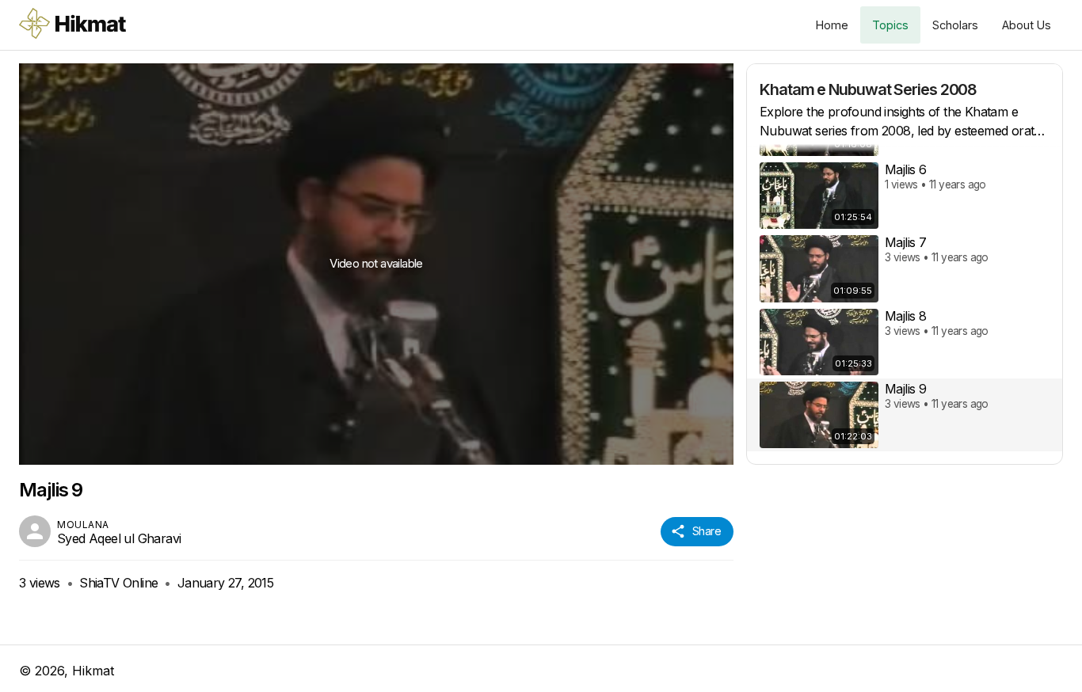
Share (706, 531)
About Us (1026, 25)
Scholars (955, 25)
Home (832, 25)
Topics (890, 25)
